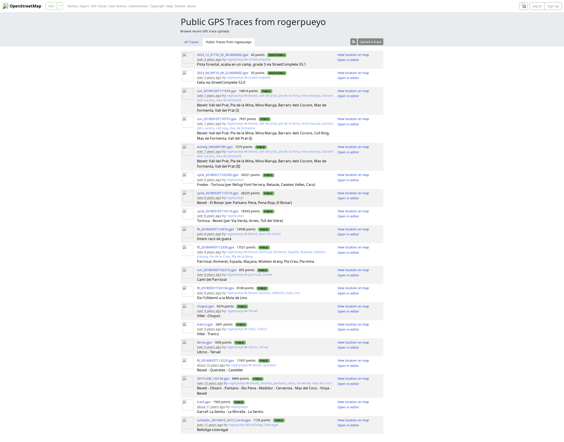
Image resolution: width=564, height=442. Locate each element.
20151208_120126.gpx (213, 378)
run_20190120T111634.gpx (216, 91)
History (72, 6)
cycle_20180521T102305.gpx (217, 175)
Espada (293, 252)
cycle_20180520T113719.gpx (217, 193)
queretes (269, 365)
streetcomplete (259, 59)
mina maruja (310, 95)
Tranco (262, 329)
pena (291, 383)
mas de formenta (228, 100)
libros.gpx (204, 342)
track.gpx (204, 402)
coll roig (222, 128)
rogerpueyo (235, 59)
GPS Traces (99, 6)
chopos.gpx (205, 306)
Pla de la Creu (220, 256)
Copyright (157, 6)
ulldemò (278, 293)
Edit (51, 6)
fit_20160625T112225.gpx (215, 360)
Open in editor (348, 60)
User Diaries (118, 6)
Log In (537, 6)
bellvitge (256, 425)
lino (297, 293)
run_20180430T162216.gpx (216, 270)
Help (169, 6)
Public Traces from (228, 42)
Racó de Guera (270, 234)
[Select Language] (523, 6)
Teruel (253, 311)
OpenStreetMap (25, 6)
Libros (252, 347)
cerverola (303, 383)
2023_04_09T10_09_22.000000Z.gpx (222, 73)
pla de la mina (289, 95)
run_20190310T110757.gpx (216, 119)
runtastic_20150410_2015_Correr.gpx (224, 420)
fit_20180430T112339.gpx (215, 247)
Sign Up (553, 6)
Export (84, 6)
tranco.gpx (205, 324)
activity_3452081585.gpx (215, 147)
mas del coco (321, 383)
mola (289, 293)
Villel (251, 329)
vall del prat (268, 95)
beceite (264, 293)
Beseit (252, 234)
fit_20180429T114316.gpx (215, 229)
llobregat (271, 425)
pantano (279, 383)
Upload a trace (370, 42)
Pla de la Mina (242, 256)
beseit (252, 95)
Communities (138, 6)
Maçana (306, 252)
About (191, 6)
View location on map (353, 55)
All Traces (191, 42)
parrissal (254, 274)
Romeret (280, 252)
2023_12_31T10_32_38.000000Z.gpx (222, 55)
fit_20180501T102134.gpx (215, 288)
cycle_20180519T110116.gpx (217, 211)
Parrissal (265, 252)
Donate (180, 6)
